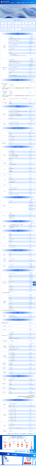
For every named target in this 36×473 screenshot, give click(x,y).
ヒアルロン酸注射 (11, 23)
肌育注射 (4, 26)
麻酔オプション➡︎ (33, 58)
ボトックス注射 (4, 23)
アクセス (27, 2)
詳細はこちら (4, 47)
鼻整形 (25, 23)
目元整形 (32, 23)
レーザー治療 (25, 26)
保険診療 (18, 2)
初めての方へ (33, 2)
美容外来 (23, 2)
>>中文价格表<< (18, 15)
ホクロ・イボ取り (32, 26)
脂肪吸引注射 (11, 26)
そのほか (18, 29)
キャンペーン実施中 (4, 347)
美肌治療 (18, 26)
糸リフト (18, 23)
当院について (13, 2)
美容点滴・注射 (4, 29)
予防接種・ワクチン (11, 29)
